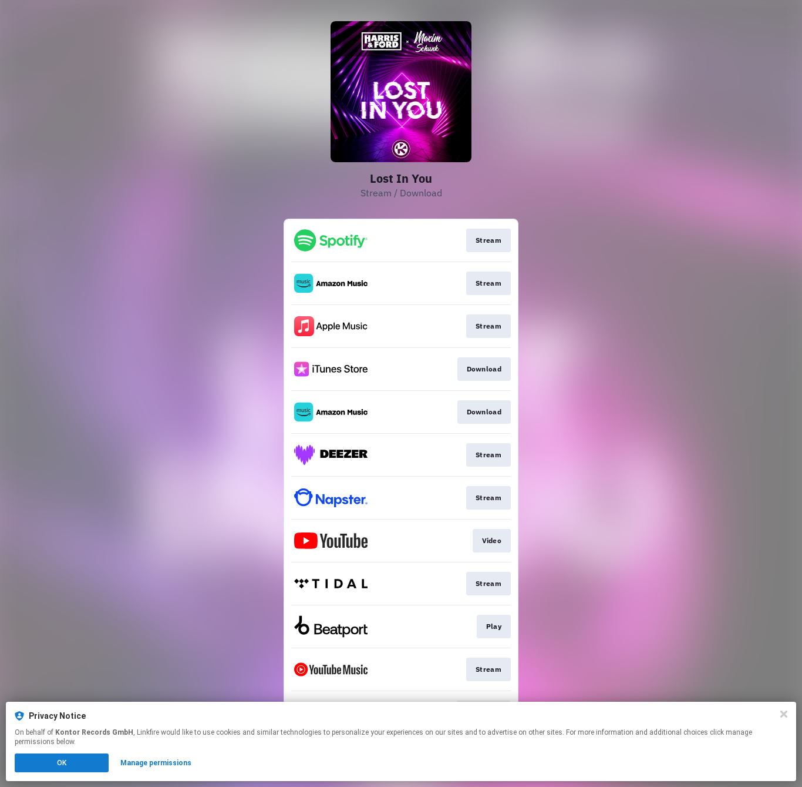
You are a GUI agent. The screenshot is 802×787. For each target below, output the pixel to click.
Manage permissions (155, 763)
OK (61, 763)
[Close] (783, 714)
